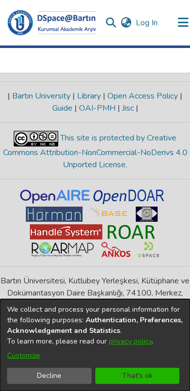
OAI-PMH (97, 108)
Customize (23, 355)
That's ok (137, 375)
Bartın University (41, 96)
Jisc (128, 108)
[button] (52, 22)
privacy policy (130, 341)
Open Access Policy (142, 96)
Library (89, 96)
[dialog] (95, 345)
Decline (49, 375)
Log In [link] (147, 22)
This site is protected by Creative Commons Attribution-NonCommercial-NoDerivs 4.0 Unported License (95, 151)
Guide (63, 108)
